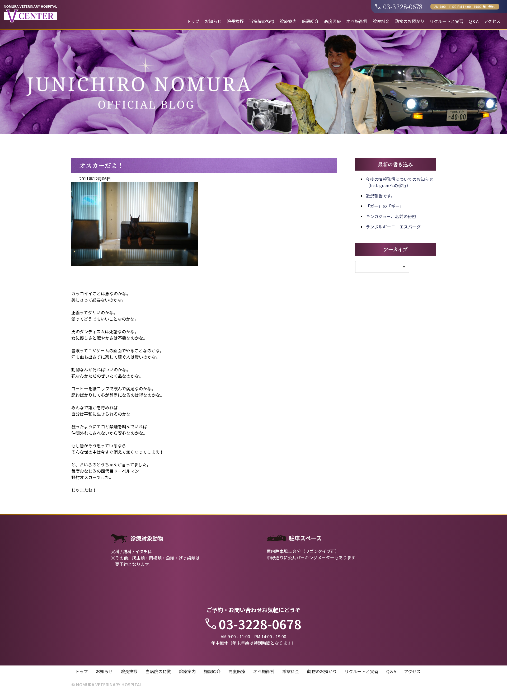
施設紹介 (310, 21)
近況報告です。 (380, 196)
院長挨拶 (235, 21)
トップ (193, 21)
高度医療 (332, 21)
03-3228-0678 (402, 6)
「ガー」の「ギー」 (385, 206)
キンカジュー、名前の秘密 (391, 216)
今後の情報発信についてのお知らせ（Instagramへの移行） (399, 182)
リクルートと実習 (446, 21)
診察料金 (381, 21)
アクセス (492, 21)
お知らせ (213, 21)
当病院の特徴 (261, 21)
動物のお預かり (409, 21)
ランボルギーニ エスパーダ (393, 226)
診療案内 (288, 21)
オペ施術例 (356, 21)
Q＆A (473, 21)
